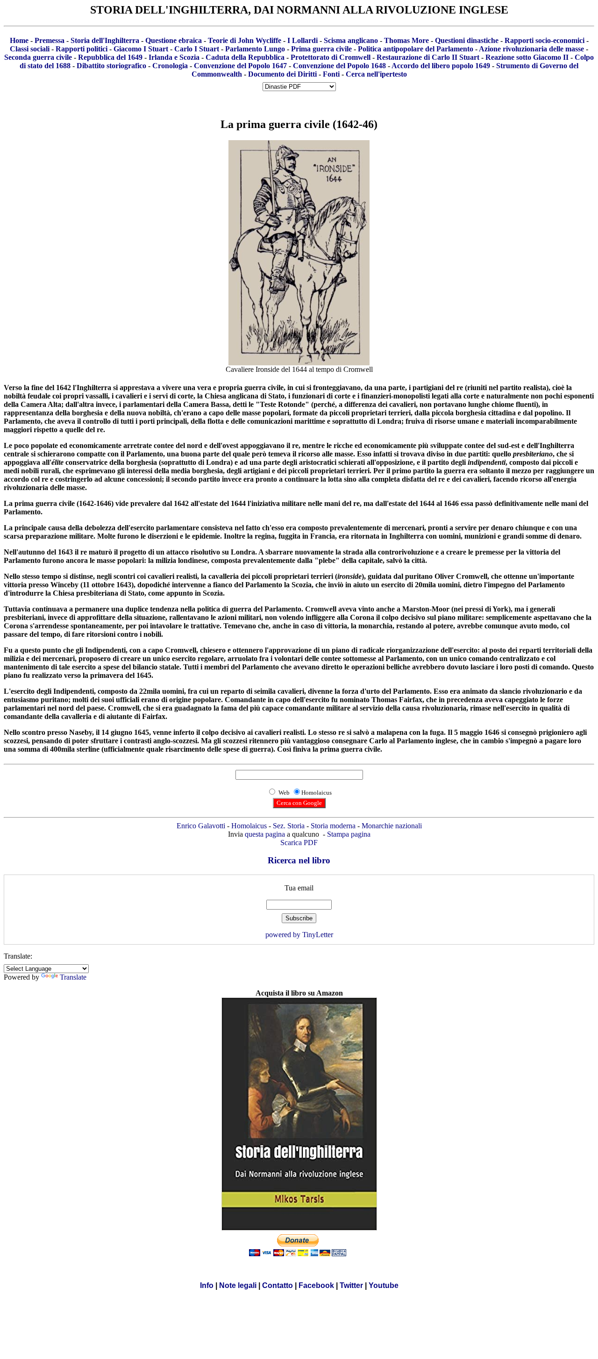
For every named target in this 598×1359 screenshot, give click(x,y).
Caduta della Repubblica (245, 57)
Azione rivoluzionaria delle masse (531, 49)
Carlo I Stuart (196, 49)
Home (19, 40)
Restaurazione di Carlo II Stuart (428, 57)
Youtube (384, 1285)
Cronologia (170, 66)
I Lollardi (302, 40)
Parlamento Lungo (255, 49)
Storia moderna (333, 826)
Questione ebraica (173, 40)
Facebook (316, 1285)
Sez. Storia (289, 826)
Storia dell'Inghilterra (105, 40)
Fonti (331, 74)
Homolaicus (249, 826)
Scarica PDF (299, 843)
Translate (73, 977)
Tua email (299, 888)
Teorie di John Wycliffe (244, 40)
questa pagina (265, 834)
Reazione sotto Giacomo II (527, 57)
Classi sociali (30, 49)
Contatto (277, 1285)
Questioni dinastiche (466, 40)
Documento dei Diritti (282, 74)
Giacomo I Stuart (141, 49)
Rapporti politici (81, 49)
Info (207, 1285)
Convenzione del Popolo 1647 (240, 66)
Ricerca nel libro (299, 860)
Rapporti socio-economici (544, 40)
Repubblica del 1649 (110, 57)
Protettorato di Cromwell (330, 57)
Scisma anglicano (351, 40)
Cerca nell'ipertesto (376, 74)
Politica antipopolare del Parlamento (415, 49)
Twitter (351, 1285)
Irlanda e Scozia (174, 57)
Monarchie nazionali (392, 826)
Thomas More (406, 40)
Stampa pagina (348, 834)
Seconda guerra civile (38, 57)
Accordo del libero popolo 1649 (441, 66)
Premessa (49, 40)
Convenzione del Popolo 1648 (339, 66)
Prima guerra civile (321, 49)
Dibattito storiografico (111, 66)
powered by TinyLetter (299, 935)
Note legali (237, 1285)
